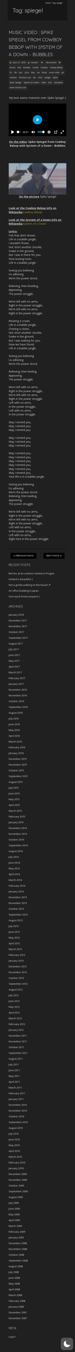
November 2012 (18, 972)
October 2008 (16, 1254)
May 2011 (14, 1076)
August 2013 (16, 920)
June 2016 (14, 724)
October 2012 (16, 978)
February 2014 (17, 885)
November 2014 (18, 834)
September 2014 (18, 845)
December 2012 (18, 966)
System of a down (31, 82)
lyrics (27, 72)
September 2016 (18, 707)
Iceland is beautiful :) (20, 579)
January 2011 (16, 1099)
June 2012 (14, 1001)
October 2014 (16, 839)
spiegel (48, 77)
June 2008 (14, 1278)
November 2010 (18, 1110)
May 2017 (14, 661)
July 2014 (14, 857)
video (43, 82)
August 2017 (16, 643)
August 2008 (16, 1266)
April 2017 (14, 666)
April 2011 (14, 1081)
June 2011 (14, 1070)
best (19, 67)
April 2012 (14, 1012)
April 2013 (14, 943)
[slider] (19, 132)
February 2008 (17, 1301)
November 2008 (18, 1249)
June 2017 (14, 655)
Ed (11, 72)
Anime (12, 67)
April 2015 (14, 805)
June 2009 (14, 1208)
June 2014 (14, 862)
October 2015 (16, 770)
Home (48, 3)
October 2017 (16, 632)
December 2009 (18, 1174)
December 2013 (18, 897)
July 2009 (14, 1203)
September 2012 (18, 983)
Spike (55, 77)
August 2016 (16, 712)
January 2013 (16, 960)
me (38, 72)
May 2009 (14, 1214)
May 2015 (14, 799)
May (33, 72)
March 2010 (15, 1156)
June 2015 (14, 793)
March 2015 (15, 810)
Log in (12, 1336)
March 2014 (15, 880)
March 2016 (15, 741)
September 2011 (18, 1053)
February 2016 (17, 747)
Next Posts (52, 556)
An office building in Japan (24, 590)
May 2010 (14, 1145)
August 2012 (16, 989)
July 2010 (14, 1133)
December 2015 (18, 759)
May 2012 (14, 1007)
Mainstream (51, 62)
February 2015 (17, 816)
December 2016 (18, 689)
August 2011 (16, 1058)
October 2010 (16, 1116)
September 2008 (18, 1260)
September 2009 (18, 1191)
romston (34, 62)
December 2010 (18, 1105)
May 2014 (14, 868)
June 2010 (14, 1139)
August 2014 (16, 851)
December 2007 (18, 1312)
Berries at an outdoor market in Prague (31, 573)
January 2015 (16, 822)
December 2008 (18, 1243)
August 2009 (16, 1197)
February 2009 (17, 1231)
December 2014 (18, 828)
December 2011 (18, 1035)
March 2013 (15, 949)
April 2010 (14, 1151)
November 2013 (18, 903)
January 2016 (16, 753)
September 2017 (18, 637)
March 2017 (15, 672)
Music (44, 72)
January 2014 (16, 891)
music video (54, 72)
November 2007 (18, 1318)
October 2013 (16, 908)
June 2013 (14, 932)
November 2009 (18, 1180)
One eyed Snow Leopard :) (24, 596)
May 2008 (14, 1283)
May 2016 (14, 730)
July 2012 (14, 995)
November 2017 (18, 626)
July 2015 (14, 787)
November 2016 (18, 695)
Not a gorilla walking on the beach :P (30, 585)
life (15, 72)
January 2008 (16, 1306)
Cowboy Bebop (56, 67)
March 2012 (15, 1018)
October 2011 (16, 1047)
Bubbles (26, 67)
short (40, 77)
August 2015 (16, 782)
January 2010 (16, 1168)
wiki (50, 82)
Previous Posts (24, 556)
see (34, 77)
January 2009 (16, 1237)
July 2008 (14, 1272)
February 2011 (17, 1093)
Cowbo (35, 67)
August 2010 (16, 1128)
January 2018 (16, 614)
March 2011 (15, 1087)
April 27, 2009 (19, 62)
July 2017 (14, 649)
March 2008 (15, 1295)
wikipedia (58, 82)
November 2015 (18, 764)
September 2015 (18, 776)
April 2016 (14, 736)
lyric (20, 72)
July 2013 (14, 926)
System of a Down (34, 223)
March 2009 (15, 1226)
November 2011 (18, 1041)
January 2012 (16, 1030)
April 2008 (14, 1289)
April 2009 (14, 1220)
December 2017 (18, 620)
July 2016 (14, 718)
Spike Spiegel (16, 82)
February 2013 (17, 955)
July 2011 (14, 1064)
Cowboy (44, 67)
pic (63, 72)
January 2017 (16, 684)
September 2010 (18, 1122)
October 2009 (16, 1185)
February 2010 (17, 1162)
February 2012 (17, 1024)
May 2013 (14, 937)
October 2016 (16, 701)
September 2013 (18, 914)
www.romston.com (18, 87)
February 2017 (17, 678)
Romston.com (25, 77)
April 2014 (14, 874)
